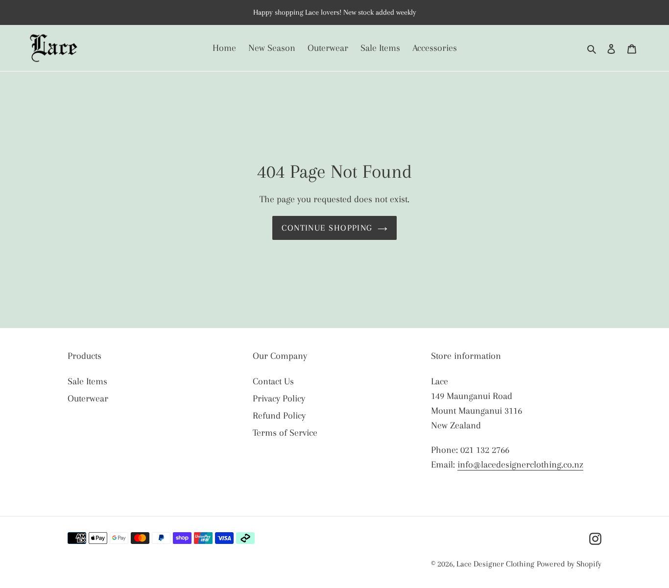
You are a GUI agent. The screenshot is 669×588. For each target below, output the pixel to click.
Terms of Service (285, 432)
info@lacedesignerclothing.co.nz (520, 464)
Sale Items (87, 381)
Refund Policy (279, 415)
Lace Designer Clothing (495, 563)
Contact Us (273, 381)
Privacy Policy (279, 398)
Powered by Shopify (569, 563)
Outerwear (88, 398)
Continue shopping (327, 228)
